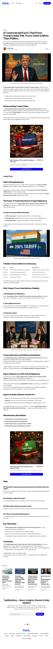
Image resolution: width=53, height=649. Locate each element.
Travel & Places (27, 635)
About (5, 633)
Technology (18, 635)
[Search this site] (36, 3)
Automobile (18, 3)
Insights (5, 30)
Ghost (29, 638)
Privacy (41, 635)
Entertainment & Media (32, 633)
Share (47, 49)
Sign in (40, 3)
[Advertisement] (26, 16)
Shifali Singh (10, 48)
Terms (46, 635)
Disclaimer (34, 635)
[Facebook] (27, 624)
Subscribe (47, 3)
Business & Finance (21, 633)
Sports (12, 635)
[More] (24, 3)
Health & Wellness (44, 633)
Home (12, 3)
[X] (25, 624)
